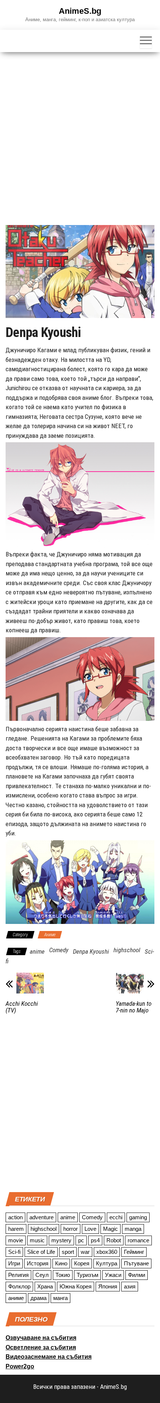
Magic (110, 1229)
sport (68, 1252)
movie (15, 1240)
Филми (136, 1275)
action (15, 1217)
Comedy (58, 950)
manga (133, 1229)
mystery (61, 1240)
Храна (45, 1286)
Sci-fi (14, 1252)
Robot (113, 1240)
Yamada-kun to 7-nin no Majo (133, 1007)
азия (129, 1286)
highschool (126, 950)
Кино (61, 1263)
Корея (81, 1263)
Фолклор (19, 1286)
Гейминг (134, 1252)
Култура (106, 1263)
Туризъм (87, 1275)
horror (70, 1229)
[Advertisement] (80, 136)
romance (138, 1240)
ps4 (95, 1240)
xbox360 (106, 1252)
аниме (16, 1298)
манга (60, 1298)
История (37, 1263)
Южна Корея (76, 1286)
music (37, 1240)
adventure (41, 1217)
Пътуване (136, 1263)
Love (90, 1229)
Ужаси (113, 1275)
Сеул (42, 1275)
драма (39, 1298)
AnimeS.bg (80, 11)
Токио (62, 1275)
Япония (107, 1286)
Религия (18, 1275)
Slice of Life (41, 1252)
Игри (14, 1263)
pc (81, 1240)
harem (16, 1229)
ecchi (115, 1217)
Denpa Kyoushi (91, 951)
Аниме (49, 934)
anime (37, 951)
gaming (138, 1217)
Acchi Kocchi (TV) (22, 1007)
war (85, 1252)
